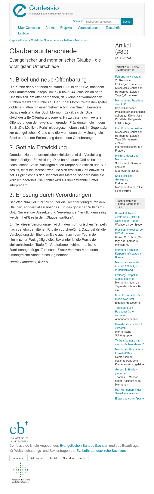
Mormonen (81, 40)
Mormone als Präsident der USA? (129, 102)
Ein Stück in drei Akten (128, 128)
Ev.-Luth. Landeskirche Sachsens (101, 450)
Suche (82, 458)
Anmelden (78, 20)
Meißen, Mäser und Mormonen (126, 157)
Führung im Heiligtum (128, 76)
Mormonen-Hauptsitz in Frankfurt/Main (129, 351)
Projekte (66, 27)
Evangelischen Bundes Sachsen (84, 445)
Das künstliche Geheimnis (123, 177)
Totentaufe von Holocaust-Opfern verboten (125, 311)
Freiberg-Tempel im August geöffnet (126, 277)
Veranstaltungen (89, 27)
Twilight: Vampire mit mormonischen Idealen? (129, 342)
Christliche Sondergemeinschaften (51, 40)
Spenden (68, 458)
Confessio (44, 7)
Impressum (18, 458)
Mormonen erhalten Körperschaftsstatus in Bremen (128, 253)
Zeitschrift (113, 27)
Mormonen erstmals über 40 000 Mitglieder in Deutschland (128, 266)
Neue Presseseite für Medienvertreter (127, 297)
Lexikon (23, 33)
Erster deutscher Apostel (129, 398)
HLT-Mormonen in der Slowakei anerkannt (128, 391)
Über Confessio (29, 27)
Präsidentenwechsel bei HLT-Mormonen (129, 231)
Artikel (50, 27)
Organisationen (18, 40)
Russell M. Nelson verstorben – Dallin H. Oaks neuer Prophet (128, 217)
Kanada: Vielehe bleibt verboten (128, 326)
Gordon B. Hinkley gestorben (126, 371)
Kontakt (53, 458)
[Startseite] (21, 10)
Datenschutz (37, 458)
